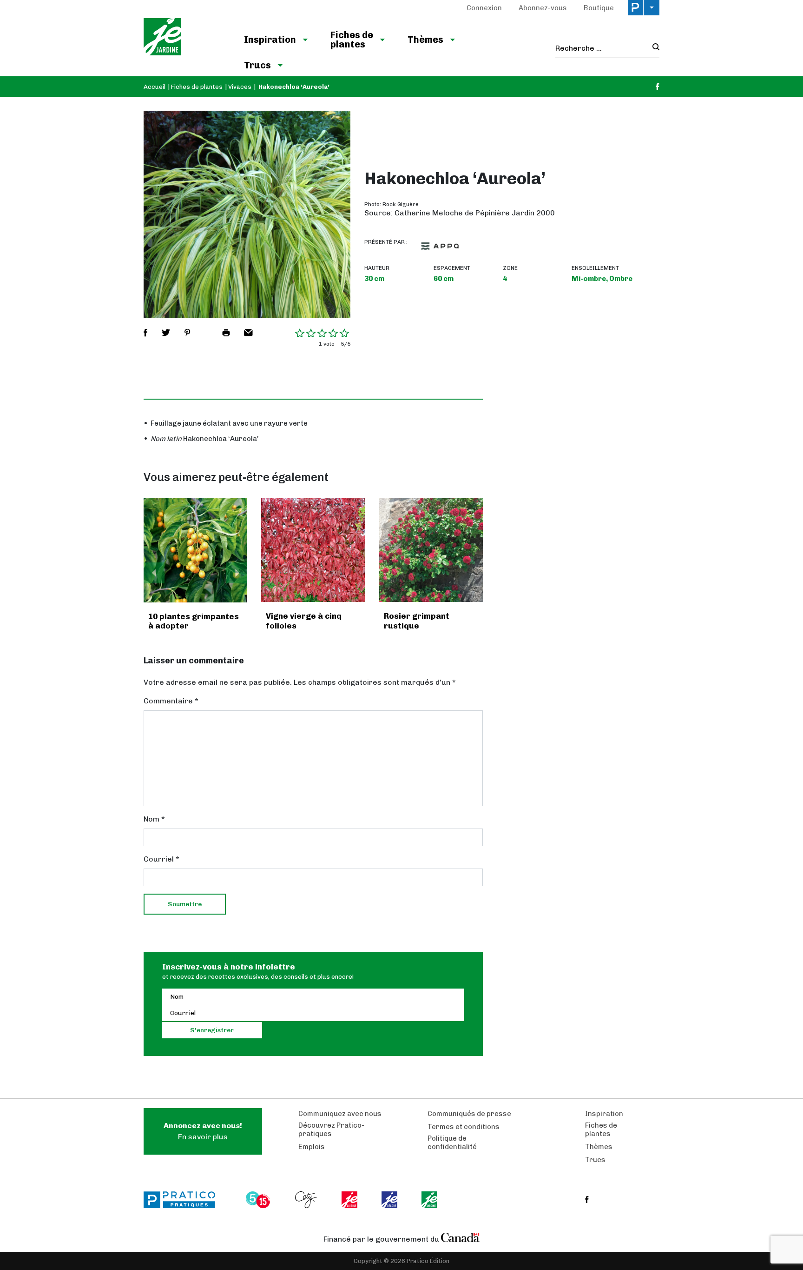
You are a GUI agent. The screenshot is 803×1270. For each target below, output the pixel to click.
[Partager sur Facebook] (145, 332)
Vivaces (239, 86)
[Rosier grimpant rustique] (431, 550)
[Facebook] (657, 86)
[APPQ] (440, 246)
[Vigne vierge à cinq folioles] (313, 550)
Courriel (161, 859)
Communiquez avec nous (340, 1114)
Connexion (484, 8)
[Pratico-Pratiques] (184, 1199)
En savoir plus (203, 1131)
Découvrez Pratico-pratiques (331, 1129)
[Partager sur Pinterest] (187, 332)
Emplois (311, 1147)
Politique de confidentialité (452, 1142)
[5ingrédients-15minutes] (259, 1199)
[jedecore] (390, 1199)
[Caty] (307, 1199)
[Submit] (653, 48)
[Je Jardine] (184, 38)
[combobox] (601, 48)
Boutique (599, 8)
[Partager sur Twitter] (166, 332)
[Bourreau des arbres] (196, 550)
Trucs (257, 65)
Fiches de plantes (351, 39)
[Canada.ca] (460, 1237)
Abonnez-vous (543, 8)
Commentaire (171, 700)
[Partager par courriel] (248, 332)
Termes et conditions (464, 1127)
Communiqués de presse (469, 1114)
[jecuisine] (350, 1199)
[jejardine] (430, 1199)
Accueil (154, 86)
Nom (154, 819)
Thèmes (425, 39)
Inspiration (270, 39)
